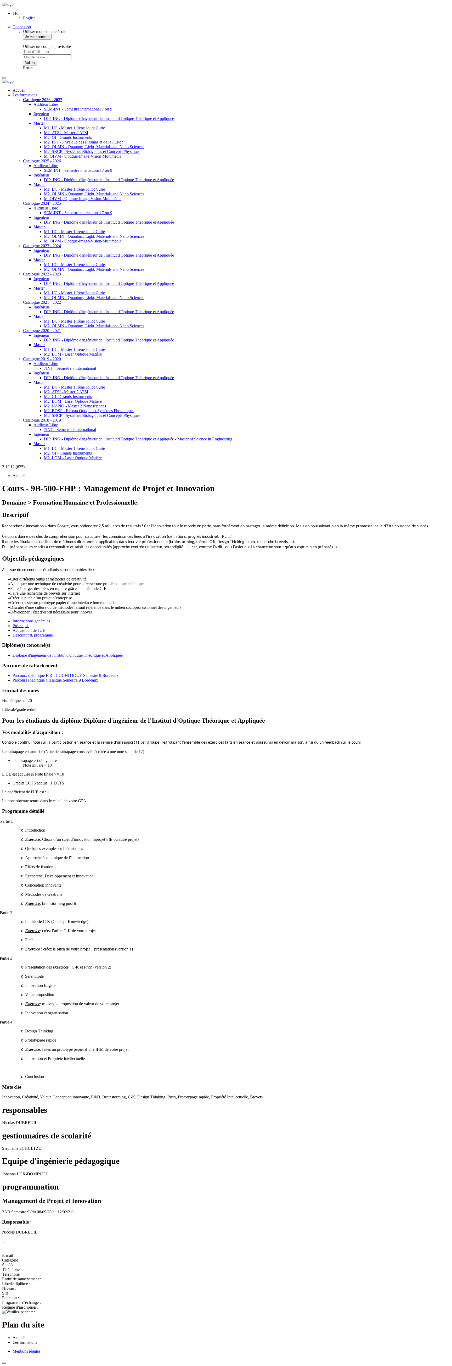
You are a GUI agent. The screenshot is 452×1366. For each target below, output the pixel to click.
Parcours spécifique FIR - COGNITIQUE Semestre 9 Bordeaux (65, 675)
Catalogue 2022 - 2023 (42, 274)
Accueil (19, 90)
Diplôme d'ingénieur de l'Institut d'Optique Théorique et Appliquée (68, 655)
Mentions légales (26, 1351)
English (29, 18)
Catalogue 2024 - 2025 (42, 203)
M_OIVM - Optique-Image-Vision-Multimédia (82, 156)
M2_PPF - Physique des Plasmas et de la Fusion (83, 142)
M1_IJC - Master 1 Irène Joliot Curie (74, 128)
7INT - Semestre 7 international (70, 368)
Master (39, 123)
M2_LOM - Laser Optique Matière (73, 354)
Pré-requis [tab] (21, 625)
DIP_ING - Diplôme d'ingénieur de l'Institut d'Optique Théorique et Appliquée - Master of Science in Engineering (138, 439)
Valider (30, 63)
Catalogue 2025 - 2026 (42, 161)
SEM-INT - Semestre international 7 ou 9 (78, 109)
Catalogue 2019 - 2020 (42, 359)
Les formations (25, 95)
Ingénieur (41, 114)
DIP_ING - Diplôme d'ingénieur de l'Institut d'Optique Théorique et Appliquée (109, 118)
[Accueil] (8, 4)
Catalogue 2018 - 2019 (42, 420)
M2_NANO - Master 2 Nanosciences (75, 406)
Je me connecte (37, 37)
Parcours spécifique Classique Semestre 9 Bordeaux (55, 680)
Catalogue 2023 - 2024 (42, 246)
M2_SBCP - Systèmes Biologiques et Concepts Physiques (92, 151)
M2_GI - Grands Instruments (68, 137)
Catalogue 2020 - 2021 (42, 330)
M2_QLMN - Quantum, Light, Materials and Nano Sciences (94, 147)
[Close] (4, 1242)
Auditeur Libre (45, 104)
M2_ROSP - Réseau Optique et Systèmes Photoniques (89, 410)
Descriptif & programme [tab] (33, 635)
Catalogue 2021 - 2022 (42, 302)
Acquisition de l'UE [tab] (29, 630)
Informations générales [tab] (31, 621)
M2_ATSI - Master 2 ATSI (66, 132)
